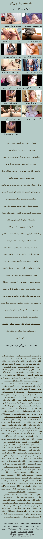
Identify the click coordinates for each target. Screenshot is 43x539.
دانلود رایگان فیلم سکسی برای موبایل (20, 383)
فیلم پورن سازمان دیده (12, 517)
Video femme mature (27, 523)
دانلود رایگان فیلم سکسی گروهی (19, 422)
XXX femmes (17, 526)
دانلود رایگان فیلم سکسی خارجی (24, 389)
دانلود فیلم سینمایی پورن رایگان (30, 483)
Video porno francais (26, 529)
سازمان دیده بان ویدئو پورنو (31, 497)
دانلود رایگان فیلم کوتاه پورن (17, 447)
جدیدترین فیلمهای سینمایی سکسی (28, 356)
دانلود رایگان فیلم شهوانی (27, 431)
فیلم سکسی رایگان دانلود (21, 508)
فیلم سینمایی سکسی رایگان (13, 514)
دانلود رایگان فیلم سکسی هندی (23, 414)
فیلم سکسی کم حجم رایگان (17, 511)
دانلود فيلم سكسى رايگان (16, 461)
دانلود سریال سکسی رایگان (17, 458)
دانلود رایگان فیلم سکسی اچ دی (13, 375)
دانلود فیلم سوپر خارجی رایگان (14, 464)
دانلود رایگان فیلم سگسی (17, 425)
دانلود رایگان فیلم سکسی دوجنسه (23, 394)
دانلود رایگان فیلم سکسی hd (23, 372)
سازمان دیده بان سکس (12, 494)
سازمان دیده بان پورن (11, 497)
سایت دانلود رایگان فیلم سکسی (28, 500)
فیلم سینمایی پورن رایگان (31, 517)
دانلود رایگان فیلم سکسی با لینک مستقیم (27, 378)
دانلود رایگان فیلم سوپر (16, 361)
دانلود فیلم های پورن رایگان (26, 486)
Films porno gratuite (25, 532)
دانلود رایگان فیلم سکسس (25, 369)
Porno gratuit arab (10, 523)
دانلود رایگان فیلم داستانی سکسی (16, 358)
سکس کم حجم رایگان (14, 505)
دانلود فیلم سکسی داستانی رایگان (23, 469)
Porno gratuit (29, 526)
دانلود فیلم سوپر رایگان (31, 467)
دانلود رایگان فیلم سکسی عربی (28, 406)
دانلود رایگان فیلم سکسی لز (17, 408)
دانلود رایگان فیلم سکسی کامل (15, 417)
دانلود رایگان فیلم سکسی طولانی (15, 403)
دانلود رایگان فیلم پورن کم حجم (23, 444)
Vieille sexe (12, 529)
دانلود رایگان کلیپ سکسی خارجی (22, 456)
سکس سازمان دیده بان (33, 505)
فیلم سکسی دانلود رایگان (20, 3)
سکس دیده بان (24, 503)
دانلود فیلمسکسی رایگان (21, 489)
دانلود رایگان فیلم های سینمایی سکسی (21, 433)
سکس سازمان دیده (10, 503)
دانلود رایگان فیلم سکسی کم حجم (29, 419)
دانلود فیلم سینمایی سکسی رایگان (15, 481)
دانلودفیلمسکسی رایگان (31, 494)
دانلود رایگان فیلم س (34, 361)
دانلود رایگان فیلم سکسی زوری (14, 397)
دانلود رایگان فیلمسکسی (17, 450)
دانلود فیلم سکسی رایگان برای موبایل (20, 475)
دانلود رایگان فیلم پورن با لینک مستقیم (21, 439)
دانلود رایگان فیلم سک (26, 367)
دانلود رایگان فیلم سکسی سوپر (29, 400)
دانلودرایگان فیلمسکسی (16, 492)
